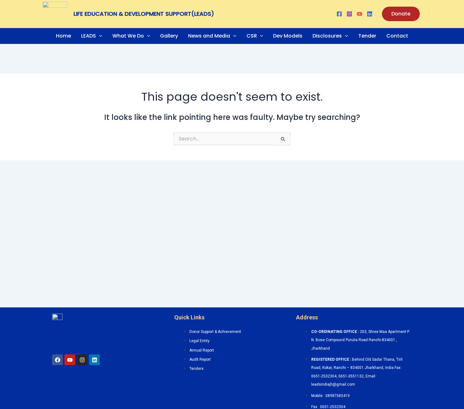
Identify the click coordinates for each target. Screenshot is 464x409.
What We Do (128, 35)
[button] (400, 14)
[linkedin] (369, 14)
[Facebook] (339, 14)
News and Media (209, 35)
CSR (252, 35)
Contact (397, 35)
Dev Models (287, 35)
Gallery (169, 35)
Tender (367, 35)
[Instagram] (349, 14)
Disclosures (327, 35)
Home (63, 35)
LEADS (88, 35)
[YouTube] (359, 14)
